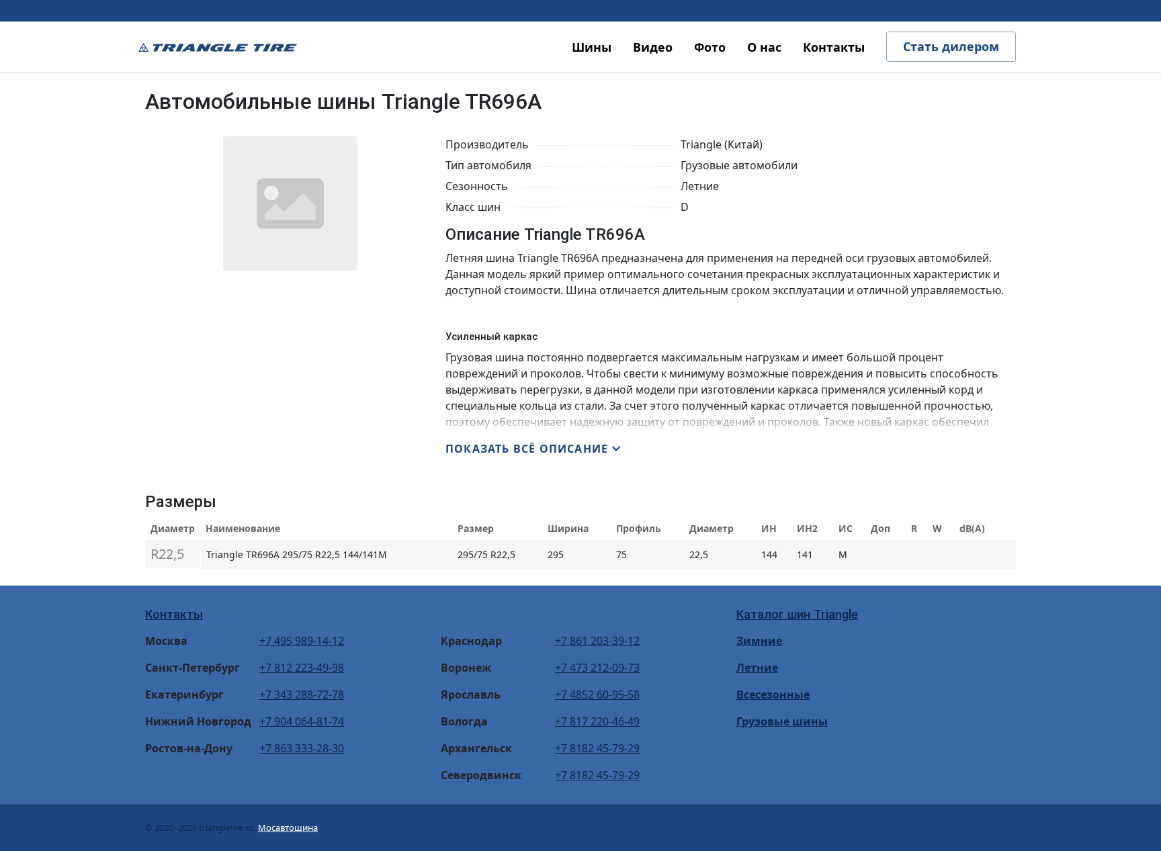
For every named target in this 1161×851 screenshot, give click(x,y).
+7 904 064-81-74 (301, 721)
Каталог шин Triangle (797, 614)
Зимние (759, 640)
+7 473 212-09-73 (597, 667)
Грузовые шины (782, 721)
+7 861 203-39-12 (597, 640)
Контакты (174, 614)
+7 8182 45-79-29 (597, 748)
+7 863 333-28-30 (301, 748)
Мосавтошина (288, 827)
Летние (757, 667)
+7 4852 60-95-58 (597, 694)
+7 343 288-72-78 (301, 694)
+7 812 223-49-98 (301, 667)
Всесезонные (773, 694)
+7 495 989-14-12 (301, 640)
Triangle (217, 47)
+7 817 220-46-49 (597, 721)
